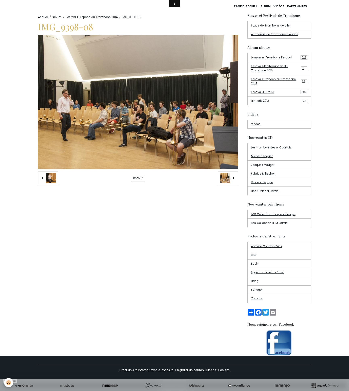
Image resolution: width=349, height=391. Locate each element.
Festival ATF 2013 (278, 92)
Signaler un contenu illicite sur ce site (203, 370)
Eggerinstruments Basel (267, 272)
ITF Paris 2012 (278, 101)
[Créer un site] (24, 386)
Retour (138, 178)
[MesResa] (110, 386)
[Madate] (67, 386)
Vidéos (278, 6)
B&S (253, 255)
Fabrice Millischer (263, 174)
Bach (254, 264)
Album (266, 6)
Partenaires (297, 6)
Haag (254, 281)
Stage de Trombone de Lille (270, 25)
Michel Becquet (262, 156)
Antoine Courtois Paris (266, 246)
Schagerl (257, 290)
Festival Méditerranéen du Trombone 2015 (279, 68)
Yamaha (257, 298)
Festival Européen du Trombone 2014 (92, 17)
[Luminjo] (282, 386)
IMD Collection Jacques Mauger (273, 214)
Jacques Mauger (262, 165)
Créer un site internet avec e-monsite (146, 370)
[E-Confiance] (239, 386)
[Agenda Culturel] (325, 386)
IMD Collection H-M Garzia (269, 223)
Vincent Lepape (262, 182)
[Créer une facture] (196, 386)
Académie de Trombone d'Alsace (274, 34)
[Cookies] (8, 382)
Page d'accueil (246, 6)
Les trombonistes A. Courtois (271, 147)
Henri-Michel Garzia (265, 191)
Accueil (43, 17)
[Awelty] (153, 386)
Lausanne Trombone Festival (278, 57)
